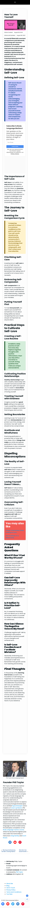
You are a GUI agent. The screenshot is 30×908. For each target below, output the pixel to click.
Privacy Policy (10, 890)
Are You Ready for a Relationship (12, 537)
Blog (7, 886)
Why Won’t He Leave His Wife (23, 850)
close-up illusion (16, 808)
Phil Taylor (19, 872)
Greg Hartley (15, 836)
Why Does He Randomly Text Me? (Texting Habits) (8, 850)
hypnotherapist (17, 806)
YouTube (9, 894)
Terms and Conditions (13, 892)
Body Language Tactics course (13, 830)
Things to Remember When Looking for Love (15, 531)
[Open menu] (15, 2)
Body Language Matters (12, 900)
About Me (9, 883)
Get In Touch (10, 888)
